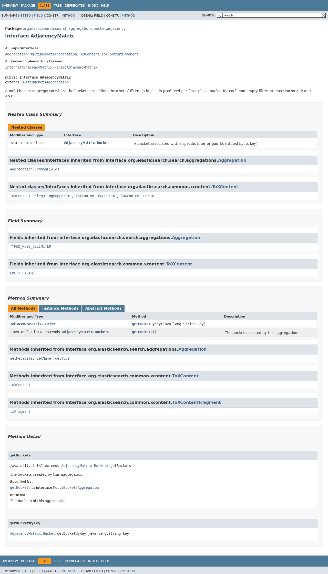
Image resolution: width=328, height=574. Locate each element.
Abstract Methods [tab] (103, 308)
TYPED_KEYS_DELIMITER (30, 246)
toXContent (20, 385)
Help (105, 5)
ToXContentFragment (119, 54)
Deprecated (75, 5)
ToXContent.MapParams (96, 196)
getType (62, 358)
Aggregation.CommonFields (34, 169)
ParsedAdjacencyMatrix (75, 67)
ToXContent (89, 54)
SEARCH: (208, 15)
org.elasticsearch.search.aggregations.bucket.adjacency (74, 28)
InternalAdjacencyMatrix (28, 67)
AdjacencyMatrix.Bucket (86, 143)
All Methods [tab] (23, 308)
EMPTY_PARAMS (22, 273)
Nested (24, 15)
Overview (10, 5)
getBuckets (142, 332)
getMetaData (21, 358)
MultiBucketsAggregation (53, 54)
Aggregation (16, 54)
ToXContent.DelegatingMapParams (40, 196)
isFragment (20, 411)
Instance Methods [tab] (60, 308)
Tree (58, 5)
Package (28, 5)
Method (68, 15)
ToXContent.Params (138, 196)
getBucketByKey (146, 324)
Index (93, 5)
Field (38, 15)
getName (44, 358)
